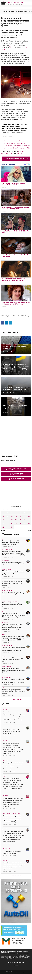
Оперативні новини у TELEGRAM (16, 159)
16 (7, 520)
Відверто (5, 795)
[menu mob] (30, 3)
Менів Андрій (22, 315)
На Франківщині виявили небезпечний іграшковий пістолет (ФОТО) (13, 670)
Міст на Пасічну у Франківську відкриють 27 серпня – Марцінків (13, 563)
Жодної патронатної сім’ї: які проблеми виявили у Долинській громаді (13, 594)
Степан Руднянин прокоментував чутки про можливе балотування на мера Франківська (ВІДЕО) (13, 638)
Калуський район (7, 549)
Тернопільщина (6, 677)
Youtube (11, 153)
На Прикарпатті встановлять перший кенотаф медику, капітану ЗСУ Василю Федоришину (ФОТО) (15, 367)
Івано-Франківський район (22, 317)
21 (29, 520)
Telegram (19, 153)
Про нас (16, 965)
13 (24, 516)
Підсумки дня (17, 474)
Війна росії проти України (9, 688)
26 (20, 523)
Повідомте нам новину (17, 469)
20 (24, 520)
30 (7, 527)
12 (20, 516)
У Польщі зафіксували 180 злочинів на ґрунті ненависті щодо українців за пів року (15, 346)
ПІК (10, 47)
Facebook (21, 151)
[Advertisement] (16, 436)
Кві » (29, 530)
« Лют (3, 530)
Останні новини (10, 534)
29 (3, 527)
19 (20, 520)
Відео (4, 776)
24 (12, 523)
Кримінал (5, 622)
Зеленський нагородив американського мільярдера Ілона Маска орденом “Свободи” (13, 615)
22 (3, 523)
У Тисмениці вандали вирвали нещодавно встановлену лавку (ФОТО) (12, 604)
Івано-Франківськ (7, 569)
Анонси (5, 760)
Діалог (5, 703)
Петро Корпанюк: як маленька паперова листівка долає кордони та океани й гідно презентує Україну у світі (14, 866)
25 (16, 523)
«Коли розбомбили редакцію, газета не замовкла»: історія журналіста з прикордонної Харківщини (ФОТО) (12, 819)
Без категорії (5, 560)
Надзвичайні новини (7, 317)
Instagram (4, 153)
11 (16, 516)
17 (12, 520)
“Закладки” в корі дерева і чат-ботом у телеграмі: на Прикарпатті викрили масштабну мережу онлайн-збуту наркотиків (13, 626)
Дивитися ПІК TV (17, 479)
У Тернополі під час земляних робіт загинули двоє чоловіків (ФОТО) (12, 583)
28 (29, 523)
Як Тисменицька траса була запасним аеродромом (12, 852)
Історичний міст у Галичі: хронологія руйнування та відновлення (11, 731)
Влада (4, 634)
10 (12, 516)
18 (16, 520)
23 (7, 523)
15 (3, 520)
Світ (3, 539)
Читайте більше (16, 699)
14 (29, 516)
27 (24, 523)
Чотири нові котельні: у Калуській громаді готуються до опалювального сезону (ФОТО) (13, 648)
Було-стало (6, 727)
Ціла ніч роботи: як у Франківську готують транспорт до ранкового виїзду (15, 408)
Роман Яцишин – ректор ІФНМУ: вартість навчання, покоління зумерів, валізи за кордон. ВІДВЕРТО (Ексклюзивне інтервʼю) (13, 802)
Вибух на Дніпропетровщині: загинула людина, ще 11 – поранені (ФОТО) (13, 691)
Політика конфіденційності (16, 962)
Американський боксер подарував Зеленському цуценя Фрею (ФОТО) (13, 659)
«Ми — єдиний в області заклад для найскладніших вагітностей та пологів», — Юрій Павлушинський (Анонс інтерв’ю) (14, 766)
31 (12, 527)
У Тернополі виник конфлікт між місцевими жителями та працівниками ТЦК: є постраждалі (13, 680)
